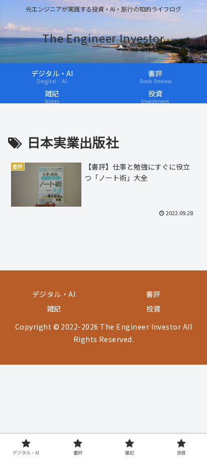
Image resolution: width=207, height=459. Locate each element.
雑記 (54, 308)
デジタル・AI (53, 294)
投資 (153, 308)
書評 (153, 294)
